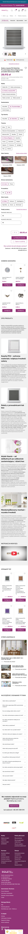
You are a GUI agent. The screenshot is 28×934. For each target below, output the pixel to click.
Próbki (2, 897)
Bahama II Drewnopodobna (8, 131)
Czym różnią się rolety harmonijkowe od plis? (18, 666)
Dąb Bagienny (20, 201)
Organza (4, 145)
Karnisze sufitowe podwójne (5, 854)
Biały (5, 201)
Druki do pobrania (5, 906)
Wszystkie (4, 106)
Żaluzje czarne (18, 857)
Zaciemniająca (5, 110)
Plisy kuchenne (18, 838)
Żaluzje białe (18, 859)
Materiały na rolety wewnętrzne (17, 682)
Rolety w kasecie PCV (9, 90)
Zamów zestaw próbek (21, 153)
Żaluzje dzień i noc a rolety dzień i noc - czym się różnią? (12, 658)
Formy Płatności (5, 891)
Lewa (5, 184)
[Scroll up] (2, 54)
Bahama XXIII (5, 134)
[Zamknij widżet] (2, 929)
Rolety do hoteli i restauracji (5, 839)
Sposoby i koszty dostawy (7, 895)
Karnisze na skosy (5, 859)
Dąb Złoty (4, 204)
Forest (3, 141)
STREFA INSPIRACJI (8, 637)
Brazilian (14, 134)
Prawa (11, 184)
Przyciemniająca (16, 106)
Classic (20, 134)
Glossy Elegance (8, 138)
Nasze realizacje (5, 922)
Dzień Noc (14, 118)
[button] (12, 10)
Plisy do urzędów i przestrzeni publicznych (20, 845)
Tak (3, 192)
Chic (9, 127)
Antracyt (12, 201)
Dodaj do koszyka (20, 237)
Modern (18, 141)
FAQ (2, 904)
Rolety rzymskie (6, 97)
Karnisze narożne (5, 857)
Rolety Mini (5, 87)
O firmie (3, 916)
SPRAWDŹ (23, 1)
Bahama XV (21, 131)
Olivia (3, 127)
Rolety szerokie (16, 97)
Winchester (18, 204)
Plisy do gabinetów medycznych (19, 841)
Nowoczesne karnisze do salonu (6, 862)
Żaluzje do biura (18, 865)
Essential (18, 138)
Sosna (11, 204)
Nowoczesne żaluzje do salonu (20, 862)
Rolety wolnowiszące (16, 87)
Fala (3, 148)
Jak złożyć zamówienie (6, 893)
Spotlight (19, 145)
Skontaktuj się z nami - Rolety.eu (9, 909)
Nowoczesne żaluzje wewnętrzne (19, 854)
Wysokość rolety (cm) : (6, 219)
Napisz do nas (14, 805)
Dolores (9, 148)
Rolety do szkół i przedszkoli (5, 842)
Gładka (21, 118)
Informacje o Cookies (6, 918)
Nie (9, 192)
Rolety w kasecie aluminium (8, 94)
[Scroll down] (25, 54)
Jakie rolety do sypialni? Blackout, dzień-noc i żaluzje (19, 674)
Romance (11, 145)
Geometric (10, 141)
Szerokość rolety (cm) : (6, 212)
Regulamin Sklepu (5, 920)
